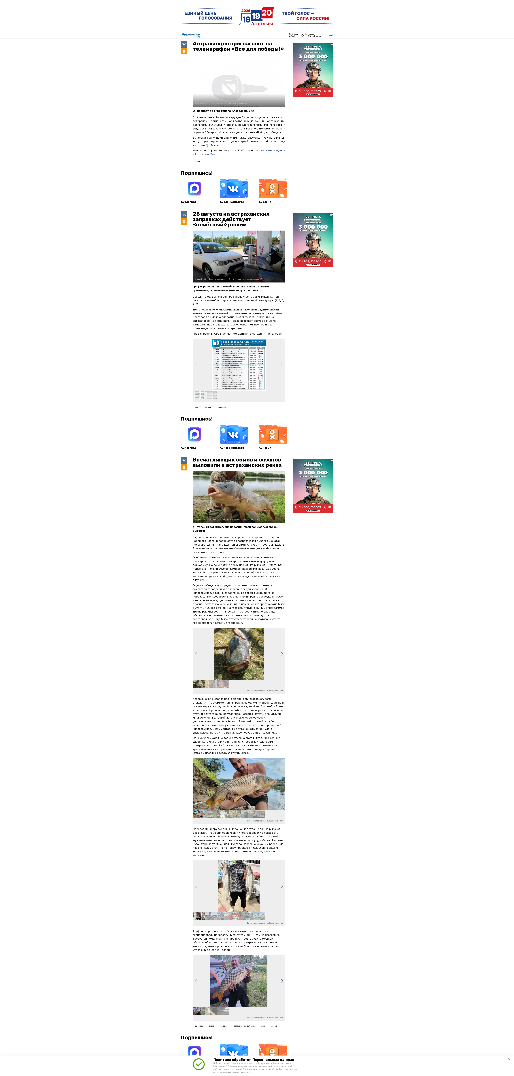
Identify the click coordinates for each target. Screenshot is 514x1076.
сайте (278, 313)
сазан (274, 1026)
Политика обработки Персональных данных (253, 1060)
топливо (222, 407)
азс (196, 407)
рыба (211, 1026)
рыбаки (224, 1026)
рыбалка (199, 1026)
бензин (208, 407)
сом (263, 1026)
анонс (197, 161)
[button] (282, 365)
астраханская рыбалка (244, 1026)
